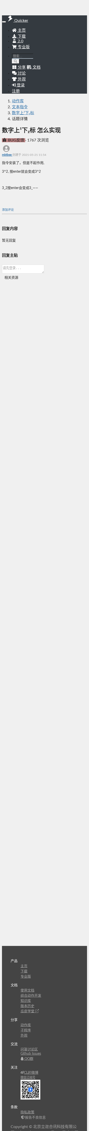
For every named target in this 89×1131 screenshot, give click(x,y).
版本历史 (27, 1006)
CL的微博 (31, 1073)
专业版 (23, 47)
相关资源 (11, 277)
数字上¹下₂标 (23, 113)
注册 (16, 91)
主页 (21, 30)
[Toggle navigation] (4, 22)
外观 (24, 1035)
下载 (21, 36)
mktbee (7, 154)
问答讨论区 (29, 1049)
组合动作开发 (31, 995)
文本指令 (20, 107)
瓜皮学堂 (28, 1011)
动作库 (18, 101)
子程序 (26, 1030)
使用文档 (27, 990)
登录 (20, 85)
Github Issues (31, 1053)
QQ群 (28, 1059)
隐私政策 (27, 1112)
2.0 (20, 41)
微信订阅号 (28, 1077)
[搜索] (16, 61)
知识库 (26, 1001)
